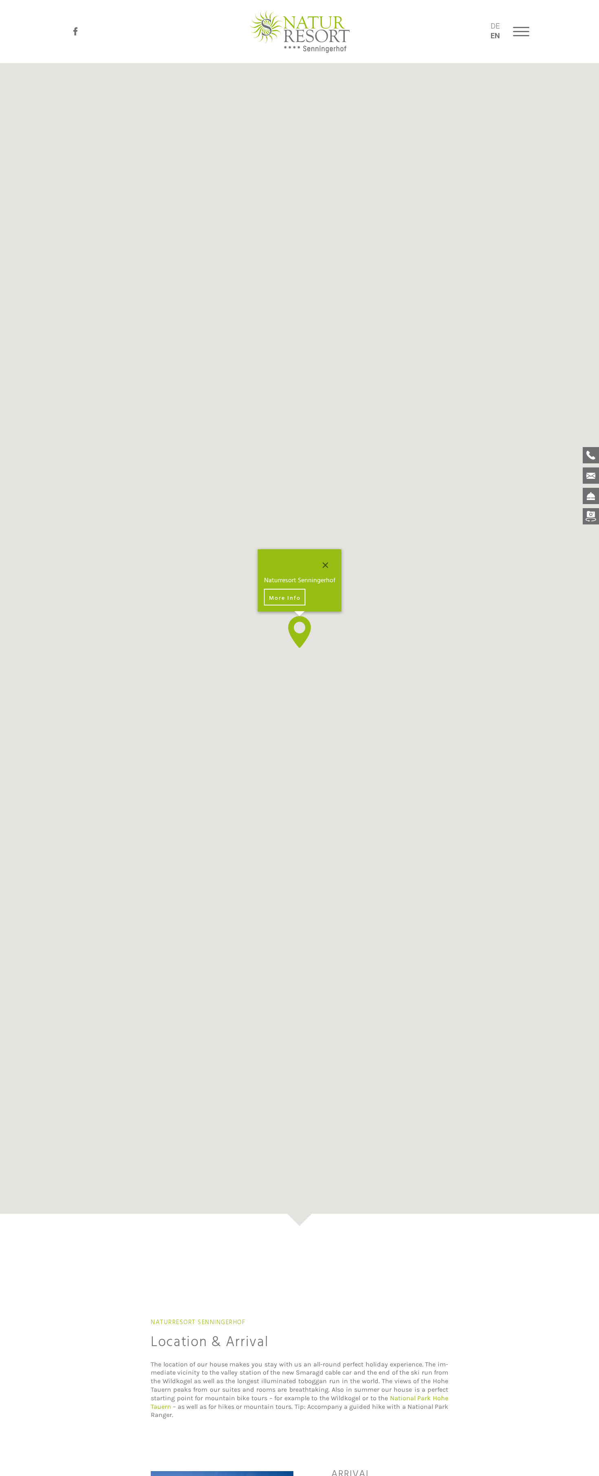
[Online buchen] (591, 495)
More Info (285, 597)
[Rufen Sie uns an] (590, 454)
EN (495, 35)
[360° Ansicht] (591, 516)
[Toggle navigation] (520, 32)
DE (495, 26)
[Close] (325, 565)
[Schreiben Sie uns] (591, 475)
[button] (299, 632)
